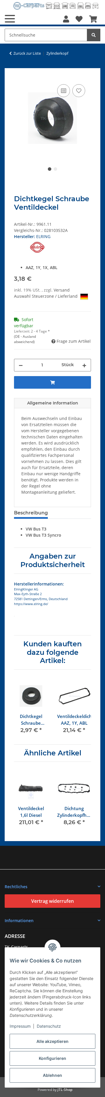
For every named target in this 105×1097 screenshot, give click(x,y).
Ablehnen (52, 1075)
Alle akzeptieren (52, 1041)
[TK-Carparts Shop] (56, 5)
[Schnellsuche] (93, 35)
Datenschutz (49, 1026)
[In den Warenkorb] (18, 76)
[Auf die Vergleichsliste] (63, 90)
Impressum (20, 1026)
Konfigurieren (52, 1058)
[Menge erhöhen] (84, 365)
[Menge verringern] (20, 365)
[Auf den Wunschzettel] (78, 90)
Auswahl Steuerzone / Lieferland (46, 296)
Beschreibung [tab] (31, 513)
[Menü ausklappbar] (10, 19)
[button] (66, 19)
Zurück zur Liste (27, 53)
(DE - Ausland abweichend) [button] (25, 339)
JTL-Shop (64, 1089)
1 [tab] (49, 169)
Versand (62, 290)
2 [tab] (55, 169)
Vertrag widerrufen (52, 901)
